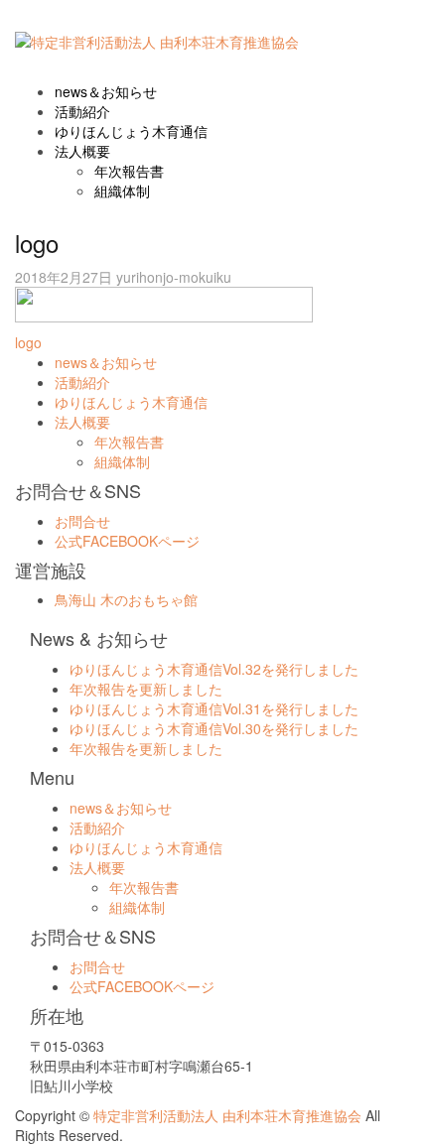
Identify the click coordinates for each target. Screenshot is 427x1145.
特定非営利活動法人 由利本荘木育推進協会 (229, 1115)
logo (28, 342)
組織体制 (122, 190)
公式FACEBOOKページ (127, 541)
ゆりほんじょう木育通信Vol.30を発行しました (214, 728)
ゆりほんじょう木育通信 (131, 131)
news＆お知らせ (106, 91)
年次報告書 (129, 171)
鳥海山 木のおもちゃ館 (126, 599)
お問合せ (82, 521)
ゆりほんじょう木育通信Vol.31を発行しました (214, 708)
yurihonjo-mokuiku (173, 277)
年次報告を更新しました (146, 689)
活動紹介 (82, 111)
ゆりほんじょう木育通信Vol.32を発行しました (214, 669)
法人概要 (82, 151)
